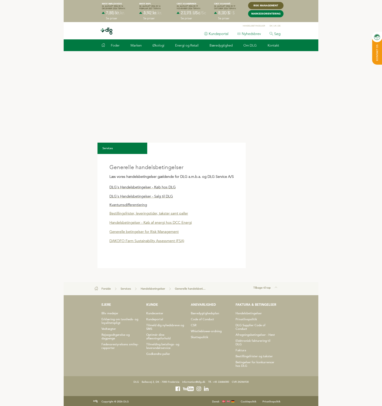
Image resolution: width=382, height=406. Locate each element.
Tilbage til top (262, 287)
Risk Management (265, 6)
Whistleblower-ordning (206, 331)
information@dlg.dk (193, 382)
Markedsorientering (266, 14)
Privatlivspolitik (246, 319)
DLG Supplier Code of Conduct (250, 327)
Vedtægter (108, 329)
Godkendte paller (158, 354)
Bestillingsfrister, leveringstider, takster (139, 213)
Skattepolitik (199, 337)
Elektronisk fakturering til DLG (253, 342)
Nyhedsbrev (251, 34)
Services (126, 288)
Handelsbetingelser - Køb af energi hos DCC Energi (150, 222)
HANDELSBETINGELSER (254, 26)
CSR (193, 325)
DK (271, 26)
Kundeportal (218, 34)
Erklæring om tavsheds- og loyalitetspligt (119, 321)
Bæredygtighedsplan (205, 313)
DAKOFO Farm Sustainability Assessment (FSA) (146, 241)
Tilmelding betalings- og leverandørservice (162, 346)
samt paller (179, 213)
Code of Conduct (202, 319)
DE (279, 26)
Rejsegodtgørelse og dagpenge (115, 336)
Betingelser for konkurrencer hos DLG (255, 364)
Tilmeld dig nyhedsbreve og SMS (165, 327)
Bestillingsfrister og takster (254, 356)
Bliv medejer (109, 313)
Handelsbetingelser (153, 288)
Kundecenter (154, 313)
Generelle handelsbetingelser (191, 288)
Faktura (241, 350)
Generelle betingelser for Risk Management (144, 232)
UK (275, 26)
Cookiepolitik (248, 401)
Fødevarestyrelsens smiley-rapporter (120, 346)
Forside (106, 288)
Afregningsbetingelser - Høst (255, 335)
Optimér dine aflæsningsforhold (158, 336)
